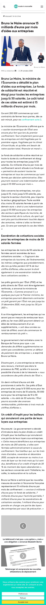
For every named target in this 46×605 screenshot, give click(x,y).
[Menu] (42, 7)
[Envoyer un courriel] (15, 70)
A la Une (17, 16)
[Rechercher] (4, 7)
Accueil (8, 16)
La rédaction (9, 70)
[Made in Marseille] (23, 6)
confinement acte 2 (31, 119)
